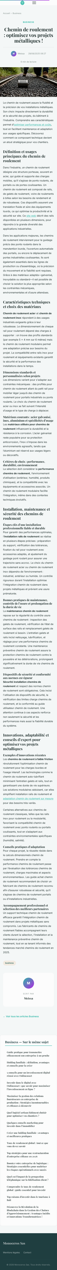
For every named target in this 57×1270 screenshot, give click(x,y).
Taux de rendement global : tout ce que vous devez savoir (27, 1144)
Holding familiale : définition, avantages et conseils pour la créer (28, 1064)
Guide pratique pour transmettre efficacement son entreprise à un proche (28, 1054)
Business (17, 13)
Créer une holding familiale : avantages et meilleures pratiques (28, 1134)
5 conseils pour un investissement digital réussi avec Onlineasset (28, 1074)
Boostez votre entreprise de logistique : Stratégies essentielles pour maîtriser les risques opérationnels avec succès (27, 1166)
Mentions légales (11, 1252)
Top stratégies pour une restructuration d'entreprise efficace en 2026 (28, 1155)
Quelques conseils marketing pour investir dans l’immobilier (25, 1124)
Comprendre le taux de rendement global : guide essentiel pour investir (26, 1188)
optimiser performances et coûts (32, 124)
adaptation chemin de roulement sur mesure (28, 798)
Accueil (6, 13)
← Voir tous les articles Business (21, 1016)
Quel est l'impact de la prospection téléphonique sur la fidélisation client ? (27, 1178)
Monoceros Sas (14, 1243)
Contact (27, 1252)
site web (31, 215)
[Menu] (34, 2)
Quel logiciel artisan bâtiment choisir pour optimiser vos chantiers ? (27, 1114)
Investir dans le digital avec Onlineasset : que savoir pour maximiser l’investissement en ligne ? (28, 1086)
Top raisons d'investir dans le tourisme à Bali (28, 1198)
